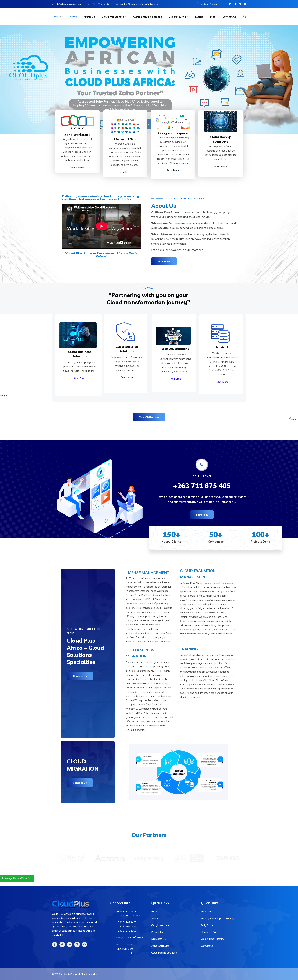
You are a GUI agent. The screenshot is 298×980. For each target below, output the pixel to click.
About (154, 918)
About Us (89, 16)
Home (73, 16)
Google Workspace (161, 925)
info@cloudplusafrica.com (68, 3)
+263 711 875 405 (100, 3)
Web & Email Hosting (213, 938)
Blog (213, 16)
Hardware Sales (210, 932)
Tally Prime (207, 925)
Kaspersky (157, 932)
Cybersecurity (177, 16)
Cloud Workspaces (113, 16)
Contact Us (229, 16)
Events (199, 16)
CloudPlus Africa (90, 974)
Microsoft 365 (159, 938)
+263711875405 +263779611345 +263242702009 (126, 926)
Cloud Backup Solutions (147, 16)
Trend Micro (207, 911)
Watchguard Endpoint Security (218, 918)
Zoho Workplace (77, 134)
